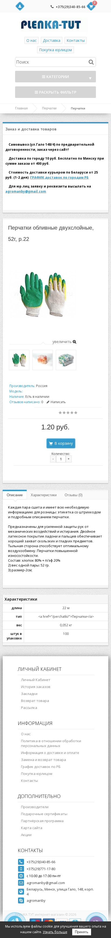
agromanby (36, 900)
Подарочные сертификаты (44, 813)
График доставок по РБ (41, 766)
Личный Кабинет (35, 679)
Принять (81, 932)
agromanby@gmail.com (25, 191)
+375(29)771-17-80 (41, 868)
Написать (58, 402)
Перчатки (49, 108)
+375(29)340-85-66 (70, 7)
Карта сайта (31, 827)
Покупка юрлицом (55, 49)
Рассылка (29, 707)
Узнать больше (55, 932)
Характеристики (44, 495)
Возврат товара (35, 700)
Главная (21, 108)
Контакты (76, 40)
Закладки (29, 693)
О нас (31, 40)
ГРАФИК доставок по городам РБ (59, 177)
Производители (34, 806)
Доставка (51, 40)
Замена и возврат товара (43, 759)
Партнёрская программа (42, 820)
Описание (15, 495)
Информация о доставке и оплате (50, 752)
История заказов (35, 686)
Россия (41, 386)
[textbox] (55, 62)
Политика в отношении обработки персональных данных (51, 743)
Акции (26, 834)
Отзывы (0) (73, 495)
